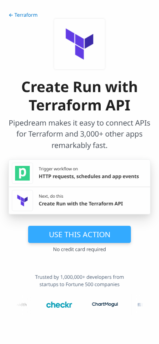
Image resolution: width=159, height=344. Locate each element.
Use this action (79, 234)
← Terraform (23, 14)
